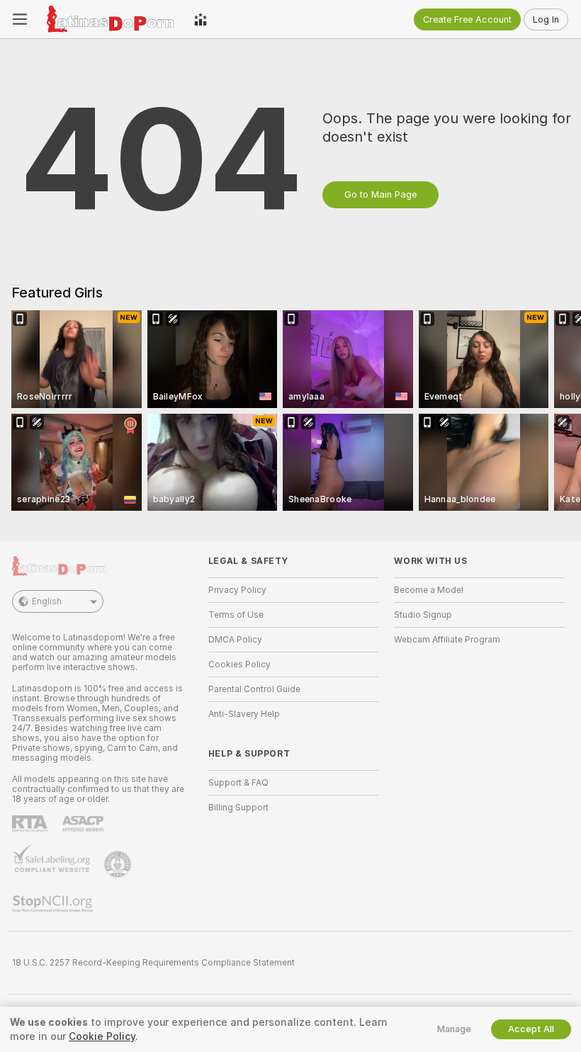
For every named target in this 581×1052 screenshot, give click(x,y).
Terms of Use (236, 615)
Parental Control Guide (254, 689)
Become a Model (428, 590)
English (47, 601)
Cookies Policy (239, 664)
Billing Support (238, 808)
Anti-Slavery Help (244, 714)
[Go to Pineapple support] (119, 864)
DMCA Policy (235, 640)
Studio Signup (423, 615)
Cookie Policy (102, 1036)
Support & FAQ (238, 783)
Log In (546, 19)
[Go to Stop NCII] (54, 903)
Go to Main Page (380, 194)
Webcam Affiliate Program (447, 640)
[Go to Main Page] (110, 19)
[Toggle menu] (20, 19)
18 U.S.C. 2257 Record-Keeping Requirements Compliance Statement (153, 963)
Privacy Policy (237, 590)
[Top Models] (200, 19)
